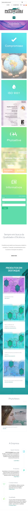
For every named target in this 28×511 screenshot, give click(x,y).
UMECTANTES (6, 298)
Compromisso (13, 482)
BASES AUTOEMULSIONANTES (9, 356)
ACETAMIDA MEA (8, 296)
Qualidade (12, 497)
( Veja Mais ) (16, 476)
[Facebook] (20, 5)
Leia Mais (4, 428)
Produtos (16, 469)
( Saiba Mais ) (12, 489)
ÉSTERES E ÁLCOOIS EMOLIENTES (10, 328)
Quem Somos (15, 450)
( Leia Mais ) (16, 460)
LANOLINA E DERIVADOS (8, 382)
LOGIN (8, 5)
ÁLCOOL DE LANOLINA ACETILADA (13, 380)
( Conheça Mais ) (12, 505)
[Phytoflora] (14, 11)
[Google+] (21, 5)
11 (16, 5)
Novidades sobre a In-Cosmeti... (10, 427)
